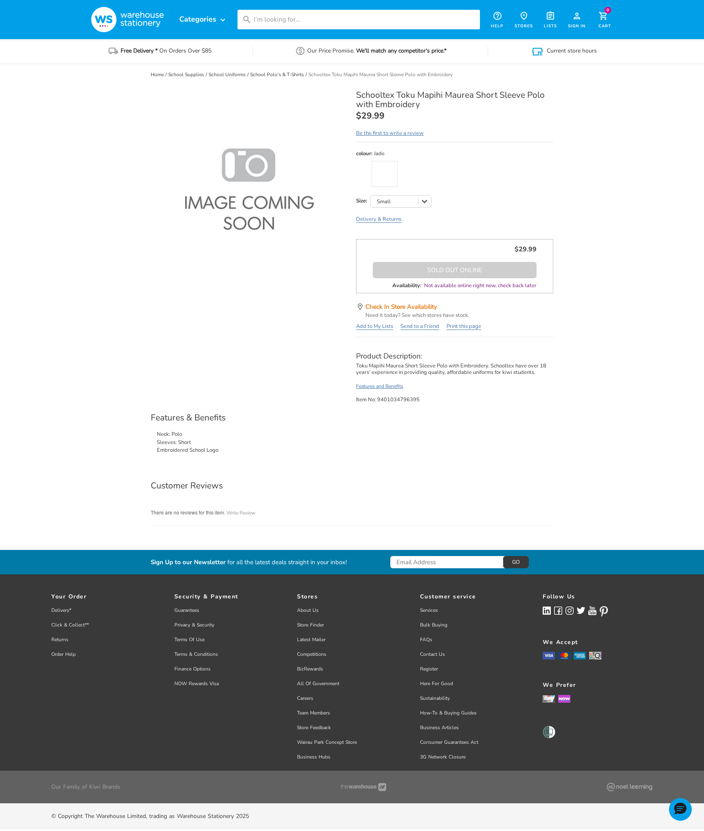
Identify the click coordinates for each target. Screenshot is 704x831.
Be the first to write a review (390, 133)
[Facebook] (558, 610)
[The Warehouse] (363, 787)
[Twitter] (581, 610)
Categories (203, 19)
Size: (361, 201)
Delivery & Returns (378, 219)
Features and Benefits (379, 386)
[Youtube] (592, 611)
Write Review (241, 513)
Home (158, 74)
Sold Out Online (454, 270)
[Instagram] (569, 610)
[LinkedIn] (547, 610)
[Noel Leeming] (629, 787)
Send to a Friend (419, 326)
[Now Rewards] (564, 699)
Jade (385, 174)
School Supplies (186, 74)
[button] (680, 809)
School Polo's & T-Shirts (277, 74)
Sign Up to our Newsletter (188, 562)
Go (516, 562)
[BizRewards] (549, 699)
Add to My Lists (374, 326)
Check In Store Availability (401, 307)
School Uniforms (228, 74)
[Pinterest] (604, 611)
